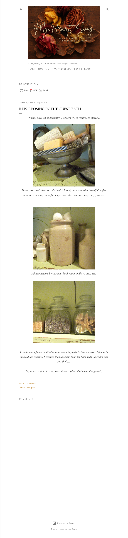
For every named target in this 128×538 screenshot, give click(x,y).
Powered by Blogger (66, 523)
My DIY (51, 69)
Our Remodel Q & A (69, 69)
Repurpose (30, 387)
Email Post (31, 383)
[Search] (107, 9)
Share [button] (21, 383)
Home (32, 69)
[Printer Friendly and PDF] (34, 92)
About (42, 69)
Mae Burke (72, 529)
